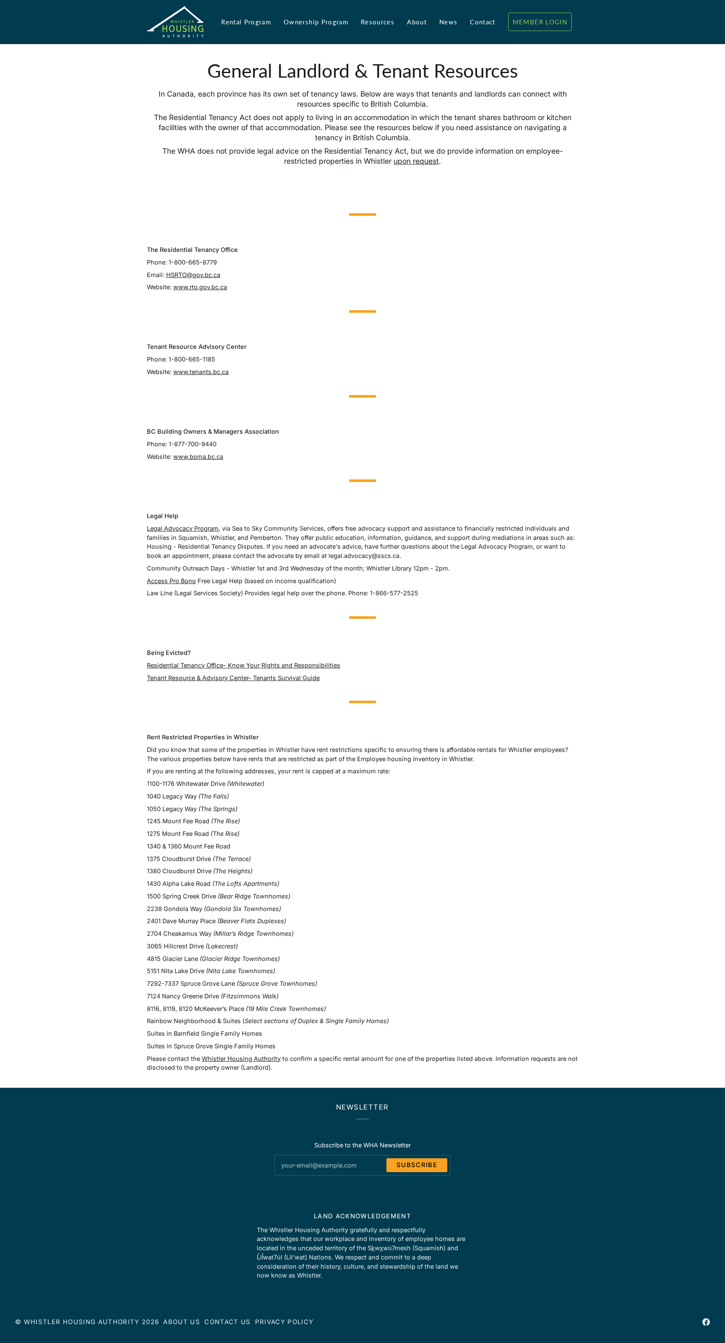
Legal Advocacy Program (183, 528)
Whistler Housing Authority (241, 1058)
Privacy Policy (284, 1322)
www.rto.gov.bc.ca (200, 287)
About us (181, 1322)
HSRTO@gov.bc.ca (193, 274)
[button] (246, 22)
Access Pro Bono (171, 580)
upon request (416, 161)
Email (289, 1173)
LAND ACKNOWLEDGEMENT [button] (362, 1216)
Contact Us (227, 1322)
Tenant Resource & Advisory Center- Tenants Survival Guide (233, 677)
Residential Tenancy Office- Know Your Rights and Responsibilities (243, 665)
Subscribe (416, 1165)
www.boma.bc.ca (198, 456)
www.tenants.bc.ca (201, 371)
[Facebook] (706, 1322)
